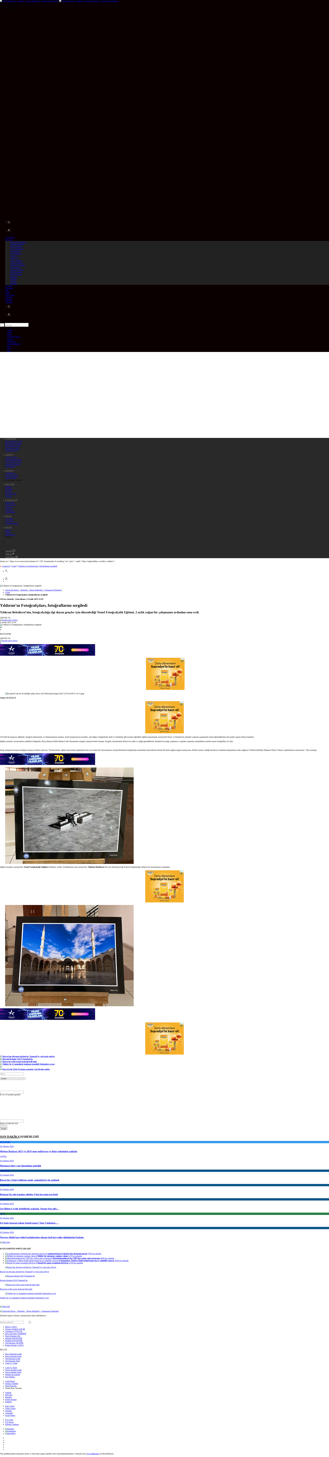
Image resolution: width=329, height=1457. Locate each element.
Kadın (7, 293)
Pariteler (13, 284)
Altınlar (13, 281)
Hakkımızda (10, 535)
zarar (9, 348)
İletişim (8, 530)
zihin (9, 332)
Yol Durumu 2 (16, 253)
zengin (10, 339)
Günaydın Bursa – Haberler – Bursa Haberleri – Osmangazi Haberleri (33, 590)
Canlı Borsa (15, 267)
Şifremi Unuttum (12, 523)
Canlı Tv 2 (14, 258)
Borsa (11, 1327)
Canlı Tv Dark (11, 457)
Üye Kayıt (9, 521)
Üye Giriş (9, 519)
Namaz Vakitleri (16, 270)
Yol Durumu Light (12, 446)
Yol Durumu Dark (12, 448)
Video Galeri (10, 505)
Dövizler (13, 277)
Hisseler (13, 279)
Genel (14, 566)
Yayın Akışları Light (13, 459)
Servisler (8, 240)
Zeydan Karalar (13, 337)
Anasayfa (6, 566)
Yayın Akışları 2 (16, 263)
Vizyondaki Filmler (18, 242)
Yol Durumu (15, 251)
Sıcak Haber (10, 512)
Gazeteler (9, 302)
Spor (7, 290)
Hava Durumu (16, 247)
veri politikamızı (92, 1454)
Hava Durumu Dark (13, 444)
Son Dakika (10, 237)
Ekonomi (9, 288)
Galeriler (9, 551)
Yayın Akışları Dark (13, 462)
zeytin (9, 334)
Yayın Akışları (16, 260)
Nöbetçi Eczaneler (17, 265)
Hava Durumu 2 (17, 249)
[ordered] (17, 1078)
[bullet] (19, 1078)
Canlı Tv (13, 256)
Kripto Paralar (16, 274)
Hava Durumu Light (13, 441)
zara (9, 351)
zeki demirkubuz (14, 344)
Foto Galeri (9, 295)
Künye (8, 532)
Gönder (3, 1079)
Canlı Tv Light (11, 450)
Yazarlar (8, 300)
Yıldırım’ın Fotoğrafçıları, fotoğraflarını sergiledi (37, 566)
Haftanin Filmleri (17, 244)
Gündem (8, 286)
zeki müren (11, 341)
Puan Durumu (16, 272)
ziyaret (10, 330)
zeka (9, 346)
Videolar (8, 297)
